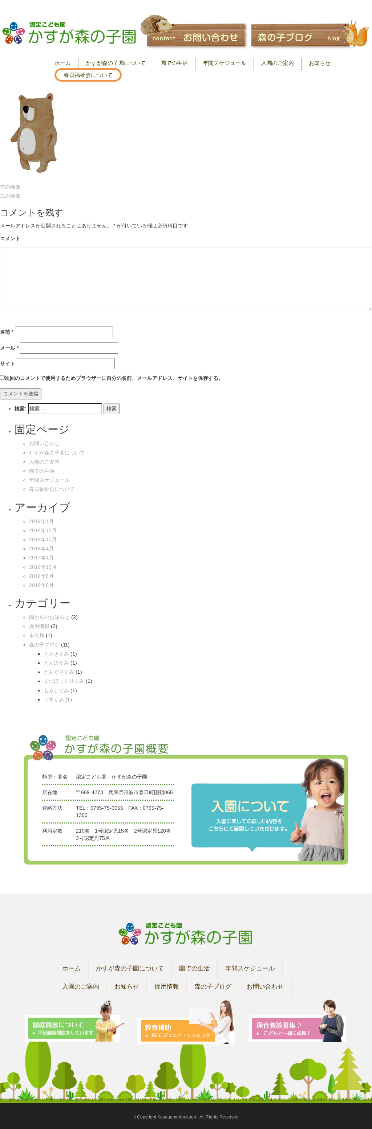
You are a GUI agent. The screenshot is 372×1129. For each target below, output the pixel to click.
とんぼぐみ (56, 663)
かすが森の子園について (116, 63)
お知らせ (320, 63)
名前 (6, 332)
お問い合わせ (44, 443)
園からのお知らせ (49, 617)
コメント (10, 238)
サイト (7, 363)
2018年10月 (43, 539)
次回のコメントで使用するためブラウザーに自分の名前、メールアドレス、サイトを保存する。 (114, 378)
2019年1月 (41, 521)
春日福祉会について (88, 75)
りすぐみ (54, 699)
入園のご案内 (277, 63)
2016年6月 (41, 585)
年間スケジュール (224, 63)
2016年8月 (41, 576)
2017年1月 (41, 558)
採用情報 (39, 626)
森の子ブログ (44, 645)
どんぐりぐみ (59, 672)
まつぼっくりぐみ (64, 681)
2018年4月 (41, 548)
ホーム (62, 63)
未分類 (36, 635)
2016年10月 (43, 567)
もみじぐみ (56, 690)
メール (9, 348)
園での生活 (174, 63)
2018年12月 (43, 530)
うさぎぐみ (56, 654)
